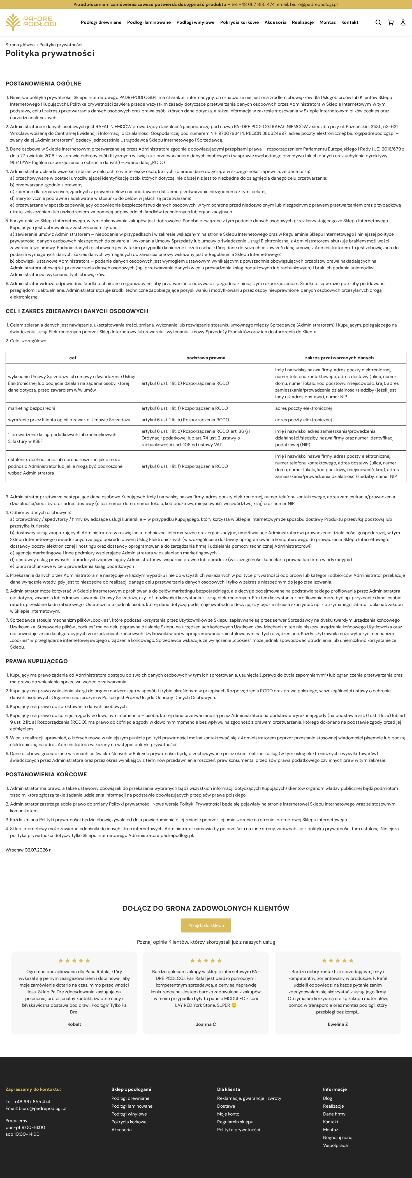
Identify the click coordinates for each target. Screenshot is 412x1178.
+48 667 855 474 (257, 4)
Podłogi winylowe (196, 22)
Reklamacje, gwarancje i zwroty (249, 1098)
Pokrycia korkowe (239, 22)
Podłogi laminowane (149, 22)
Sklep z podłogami (131, 1089)
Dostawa (226, 1106)
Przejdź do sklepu (206, 925)
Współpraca (335, 1145)
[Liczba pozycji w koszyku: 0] (390, 22)
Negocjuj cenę (337, 1137)
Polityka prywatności (238, 1130)
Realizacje (303, 22)
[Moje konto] (403, 22)
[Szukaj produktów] (378, 22)
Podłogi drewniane (101, 22)
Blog (327, 1098)
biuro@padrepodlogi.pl (314, 4)
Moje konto (228, 1114)
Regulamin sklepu (235, 1122)
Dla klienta (228, 1089)
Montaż (328, 22)
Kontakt (349, 22)
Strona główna (20, 45)
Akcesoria (275, 22)
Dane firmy (334, 1114)
